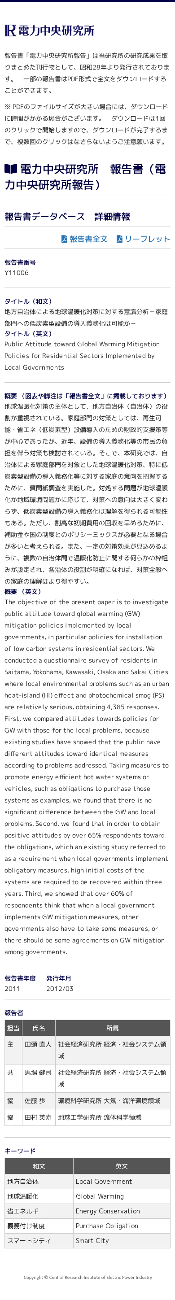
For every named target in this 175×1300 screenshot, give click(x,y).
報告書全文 (89, 239)
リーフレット (148, 239)
